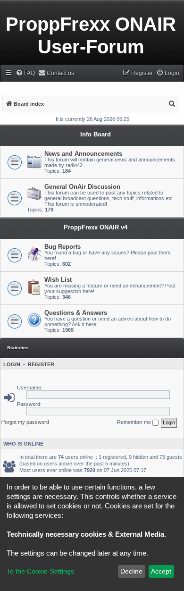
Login (11, 364)
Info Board (95, 134)
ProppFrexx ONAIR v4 (95, 227)
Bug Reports (62, 246)
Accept (161, 571)
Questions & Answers (75, 312)
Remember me (134, 422)
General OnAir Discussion (82, 186)
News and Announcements (83, 153)
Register (41, 364)
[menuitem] (25, 73)
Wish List (58, 279)
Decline (131, 571)
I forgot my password (24, 422)
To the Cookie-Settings (40, 571)
